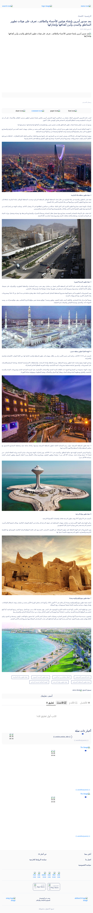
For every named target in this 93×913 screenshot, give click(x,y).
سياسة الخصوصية (84, 865)
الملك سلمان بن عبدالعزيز (62, 677)
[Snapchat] (34, 875)
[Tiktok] (39, 875)
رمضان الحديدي (86, 102)
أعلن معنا (87, 854)
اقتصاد (80, 16)
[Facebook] (58, 875)
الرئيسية (88, 16)
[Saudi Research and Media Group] (10, 899)
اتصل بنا (88, 860)
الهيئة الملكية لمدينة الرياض (39, 682)
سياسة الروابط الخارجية (37, 860)
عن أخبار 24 (42, 854)
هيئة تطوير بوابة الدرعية (60, 682)
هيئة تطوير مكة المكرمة (20, 677)
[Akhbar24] (79, 899)
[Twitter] (54, 875)
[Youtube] (44, 875)
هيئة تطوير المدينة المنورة (40, 677)
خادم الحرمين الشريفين (82, 677)
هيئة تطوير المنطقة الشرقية (81, 682)
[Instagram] (49, 875)
